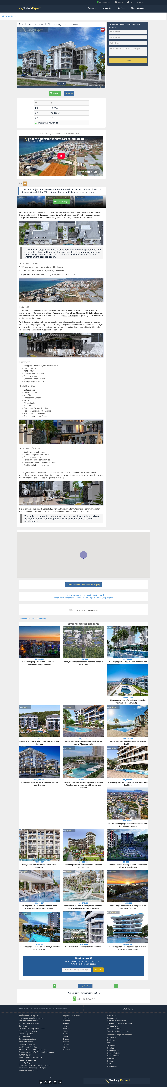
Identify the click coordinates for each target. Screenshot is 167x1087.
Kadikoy (110, 1061)
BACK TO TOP (129, 1009)
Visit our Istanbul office (116, 1021)
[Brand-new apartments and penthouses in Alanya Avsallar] (116, 986)
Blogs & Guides (138, 8)
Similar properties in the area (33, 619)
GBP (140, 2)
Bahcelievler (112, 1066)
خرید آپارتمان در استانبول (28, 1060)
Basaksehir (111, 1048)
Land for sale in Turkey (28, 1047)
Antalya (66, 1023)
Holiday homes (25, 1036)
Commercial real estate (28, 1031)
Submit (128, 60)
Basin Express (113, 1050)
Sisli (109, 1064)
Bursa (65, 1036)
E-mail (70, 93)
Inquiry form (112, 1018)
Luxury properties (26, 1034)
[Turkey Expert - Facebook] (50, 1082)
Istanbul (66, 1018)
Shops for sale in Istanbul (29, 1023)
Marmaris (67, 1049)
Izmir (65, 1026)
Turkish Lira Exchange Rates (118, 1031)
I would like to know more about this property (83, 585)
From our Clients (114, 1028)
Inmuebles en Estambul (28, 1070)
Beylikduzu (111, 1037)
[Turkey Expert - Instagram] (46, 1082)
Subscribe (98, 970)
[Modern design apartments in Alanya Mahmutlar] (54, 986)
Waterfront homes (26, 1042)
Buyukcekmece (113, 1056)
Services (121, 8)
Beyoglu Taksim (113, 1053)
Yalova (65, 1047)
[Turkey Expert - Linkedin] (60, 1082)
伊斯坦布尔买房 (25, 1055)
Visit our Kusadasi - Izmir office (119, 1023)
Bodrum (66, 1028)
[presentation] (20, 56)
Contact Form (112, 1026)
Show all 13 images (61, 202)
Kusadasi (66, 1021)
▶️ (25, 183)
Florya (109, 1043)
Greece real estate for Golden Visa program (36, 1052)
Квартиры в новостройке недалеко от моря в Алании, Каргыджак (83, 598)
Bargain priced (24, 1026)
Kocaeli (66, 1042)
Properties (92, 8)
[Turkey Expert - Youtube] (41, 1082)
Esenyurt (111, 1058)
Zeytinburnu (112, 1045)
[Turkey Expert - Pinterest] (55, 1082)
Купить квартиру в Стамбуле (30, 1057)
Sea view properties (27, 1044)
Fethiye (66, 1044)
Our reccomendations (27, 1039)
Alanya (65, 1031)
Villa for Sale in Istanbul (28, 1021)
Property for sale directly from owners (34, 1065)
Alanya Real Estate (9, 16)
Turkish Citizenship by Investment (32, 1028)
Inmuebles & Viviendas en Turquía (32, 1068)
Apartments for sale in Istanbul (31, 1018)
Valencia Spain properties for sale (32, 1049)
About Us (107, 8)
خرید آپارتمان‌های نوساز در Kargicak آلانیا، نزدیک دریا (83, 595)
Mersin (66, 1034)
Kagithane (111, 1040)
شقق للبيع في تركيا (26, 1063)
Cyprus (66, 1039)
